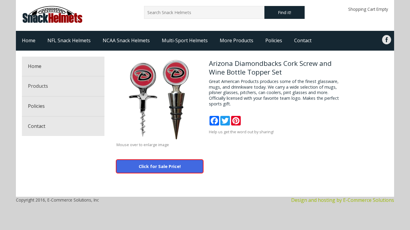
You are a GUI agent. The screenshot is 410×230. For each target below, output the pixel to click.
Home (28, 40)
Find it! (284, 12)
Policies (273, 40)
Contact (303, 40)
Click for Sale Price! (160, 166)
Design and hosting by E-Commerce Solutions (342, 200)
